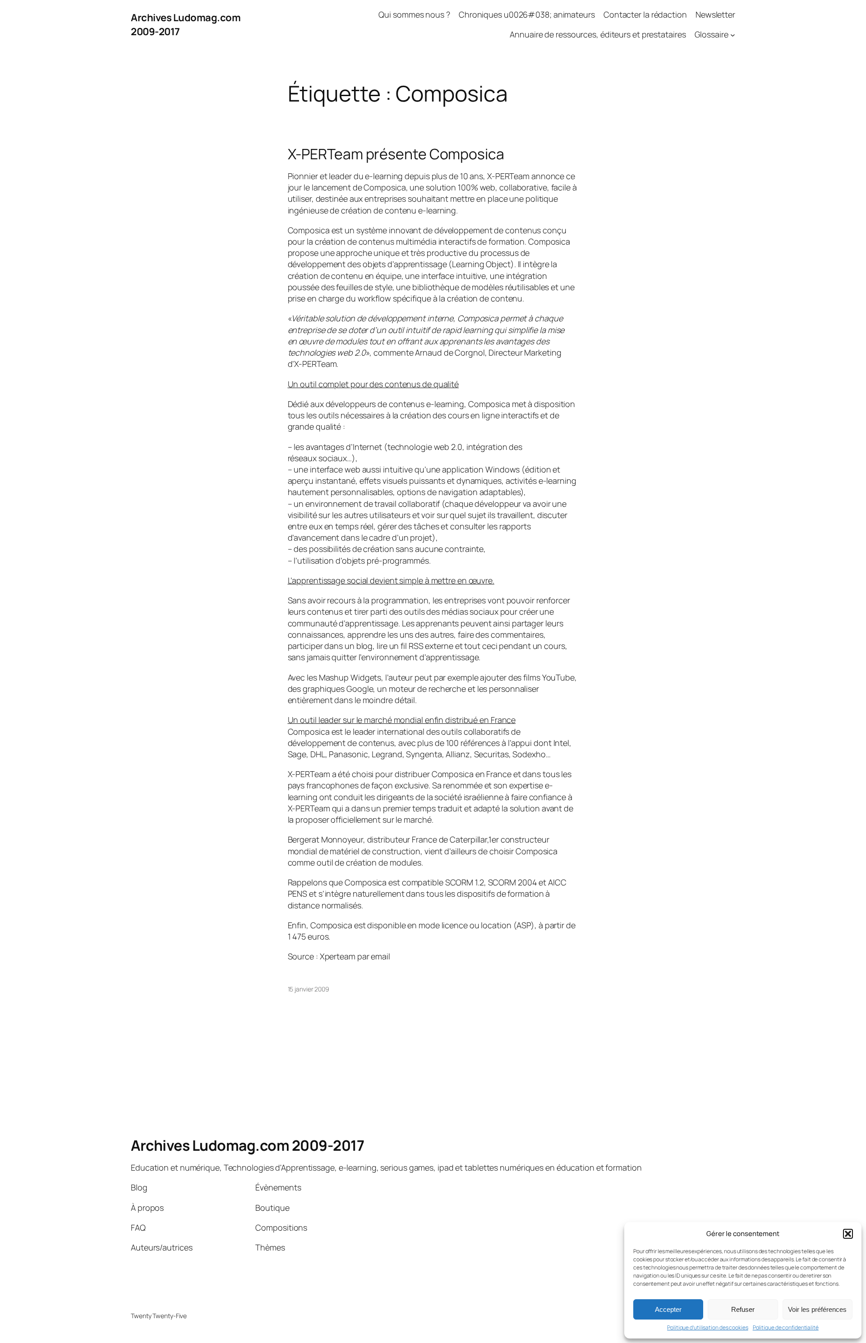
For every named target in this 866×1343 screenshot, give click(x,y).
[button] (847, 1233)
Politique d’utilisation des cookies (707, 1327)
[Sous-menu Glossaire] (732, 34)
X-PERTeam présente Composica (396, 154)
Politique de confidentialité (786, 1327)
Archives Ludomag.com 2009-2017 (247, 1145)
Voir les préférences (817, 1309)
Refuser (743, 1309)
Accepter (668, 1309)
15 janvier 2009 (309, 989)
